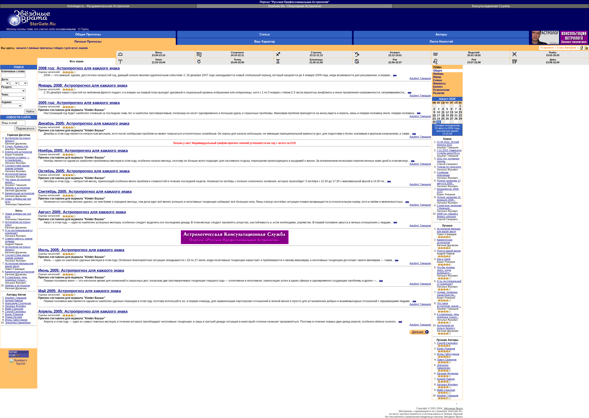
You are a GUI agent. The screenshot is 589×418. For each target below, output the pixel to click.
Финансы (439, 83)
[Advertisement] (18, 337)
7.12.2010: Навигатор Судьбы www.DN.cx (449, 151)
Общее (437, 70)
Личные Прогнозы (87, 41)
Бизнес (438, 86)
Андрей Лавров (14, 300)
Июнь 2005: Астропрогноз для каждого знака (81, 270)
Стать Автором (566, 47)
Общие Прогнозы (88, 34)
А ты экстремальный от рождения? (449, 282)
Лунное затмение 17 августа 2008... (449, 182)
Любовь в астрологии (17, 187)
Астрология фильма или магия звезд (448, 230)
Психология (441, 90)
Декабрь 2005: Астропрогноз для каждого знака (83, 123)
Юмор (437, 77)
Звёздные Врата (453, 408)
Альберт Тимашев (15, 297)
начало (21, 48)
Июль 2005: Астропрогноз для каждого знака (81, 250)
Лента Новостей (441, 41)
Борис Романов (14, 314)
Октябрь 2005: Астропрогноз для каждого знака (84, 171)
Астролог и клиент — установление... (17, 158)
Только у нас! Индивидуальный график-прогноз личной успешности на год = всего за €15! (234, 143)
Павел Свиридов (446, 359)
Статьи (265, 34)
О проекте (547, 47)
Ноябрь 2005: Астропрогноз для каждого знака (83, 150)
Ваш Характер (264, 41)
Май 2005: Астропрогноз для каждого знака (79, 290)
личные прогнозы (40, 48)
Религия (438, 93)
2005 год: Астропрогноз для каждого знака (79, 102)
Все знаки (76, 61)
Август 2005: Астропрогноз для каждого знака (82, 212)
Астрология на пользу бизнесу (446, 326)
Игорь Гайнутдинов (16, 319)
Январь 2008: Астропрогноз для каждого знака (82, 85)
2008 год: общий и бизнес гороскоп (447, 215)
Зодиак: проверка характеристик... (447, 293)
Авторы (441, 34)
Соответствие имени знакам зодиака (17, 167)
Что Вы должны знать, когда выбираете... (446, 270)
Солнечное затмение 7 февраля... (449, 207)
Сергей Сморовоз (15, 311)
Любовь (438, 73)
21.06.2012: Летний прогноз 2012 (448, 143)
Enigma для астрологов (18, 151)
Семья (437, 80)
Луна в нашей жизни (449, 250)
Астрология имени (15, 174)
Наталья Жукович (15, 306)
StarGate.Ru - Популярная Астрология (294, 6)
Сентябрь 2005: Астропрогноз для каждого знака (85, 191)
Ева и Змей (443, 259)
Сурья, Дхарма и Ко (16, 146)
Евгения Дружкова (447, 373)
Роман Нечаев (13, 317)
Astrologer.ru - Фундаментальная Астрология (98, 6)
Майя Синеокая (14, 308)
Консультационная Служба (491, 6)
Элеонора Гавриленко (18, 322)
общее (59, 48)
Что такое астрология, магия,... (449, 304)
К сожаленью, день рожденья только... (16, 278)
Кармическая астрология (19, 193)
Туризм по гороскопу (449, 166)
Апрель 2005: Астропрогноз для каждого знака (82, 311)
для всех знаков (76, 48)
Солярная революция (443, 173)
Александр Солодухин (18, 303)
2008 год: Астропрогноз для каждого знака (79, 68)
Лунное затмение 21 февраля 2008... (449, 198)
